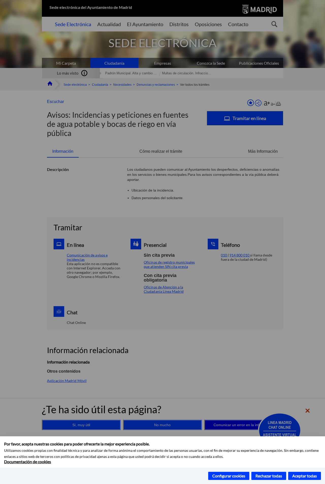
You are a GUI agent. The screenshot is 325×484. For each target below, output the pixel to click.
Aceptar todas (304, 475)
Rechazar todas (268, 475)
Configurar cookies (228, 475)
